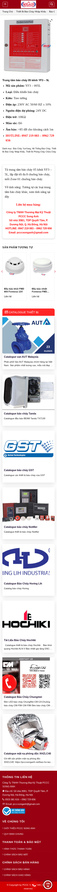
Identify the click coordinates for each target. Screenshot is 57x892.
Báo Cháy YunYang (22, 148)
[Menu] (5, 4)
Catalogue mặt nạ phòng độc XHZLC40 (27, 753)
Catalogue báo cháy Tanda (20, 413)
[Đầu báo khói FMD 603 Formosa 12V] (14, 265)
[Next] (54, 277)
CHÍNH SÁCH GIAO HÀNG (17, 875)
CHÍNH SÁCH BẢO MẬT (16, 854)
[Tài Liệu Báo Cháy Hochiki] (26, 618)
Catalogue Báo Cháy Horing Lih (23, 583)
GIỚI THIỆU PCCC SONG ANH (19, 828)
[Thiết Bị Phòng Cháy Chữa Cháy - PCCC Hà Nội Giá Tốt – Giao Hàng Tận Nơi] (28, 4)
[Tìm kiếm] (51, 4)
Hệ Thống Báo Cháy (41, 148)
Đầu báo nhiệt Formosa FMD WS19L (39, 290)
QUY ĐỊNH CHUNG (13, 834)
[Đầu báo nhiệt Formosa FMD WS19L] (42, 265)
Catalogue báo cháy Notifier (20, 527)
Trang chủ (7, 11)
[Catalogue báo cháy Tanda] (28, 392)
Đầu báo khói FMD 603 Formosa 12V (14, 290)
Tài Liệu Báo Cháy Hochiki (20, 640)
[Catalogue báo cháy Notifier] (28, 505)
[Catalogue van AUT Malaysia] (28, 335)
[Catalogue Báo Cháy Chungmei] (26, 675)
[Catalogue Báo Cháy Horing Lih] (26, 562)
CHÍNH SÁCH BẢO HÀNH (17, 869)
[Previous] (2, 277)
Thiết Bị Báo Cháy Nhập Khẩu (31, 11)
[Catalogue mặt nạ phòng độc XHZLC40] (28, 732)
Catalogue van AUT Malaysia (21, 356)
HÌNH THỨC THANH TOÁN (18, 849)
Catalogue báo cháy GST (19, 470)
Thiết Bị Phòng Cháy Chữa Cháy (41, 152)
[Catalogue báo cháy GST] (28, 448)
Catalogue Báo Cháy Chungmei (23, 697)
